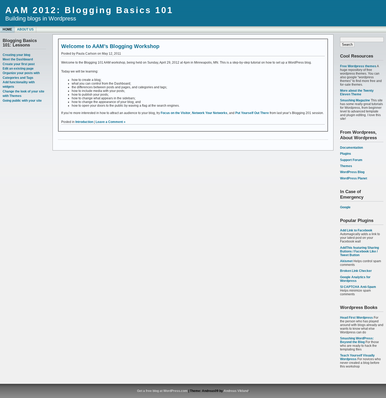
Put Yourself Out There (252, 113)
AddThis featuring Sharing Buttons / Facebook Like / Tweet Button (359, 251)
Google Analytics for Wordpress (355, 279)
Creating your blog (16, 55)
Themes (346, 166)
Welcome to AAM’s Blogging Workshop (110, 46)
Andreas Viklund (236, 391)
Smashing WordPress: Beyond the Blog (357, 340)
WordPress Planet (353, 178)
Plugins (345, 154)
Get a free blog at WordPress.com (162, 391)
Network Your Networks (209, 113)
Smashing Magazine (355, 100)
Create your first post (19, 64)
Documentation (351, 147)
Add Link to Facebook (356, 230)
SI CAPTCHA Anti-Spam (358, 287)
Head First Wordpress (356, 317)
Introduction (84, 122)
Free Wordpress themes (358, 66)
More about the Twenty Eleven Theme (357, 92)
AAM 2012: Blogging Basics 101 (89, 10)
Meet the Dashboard (18, 59)
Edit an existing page (18, 68)
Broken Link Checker (356, 271)
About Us (25, 29)
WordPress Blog (352, 172)
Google (345, 207)
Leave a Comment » (111, 122)
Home (7, 29)
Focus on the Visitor (175, 113)
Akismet (346, 261)
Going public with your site (22, 100)
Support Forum (351, 160)
